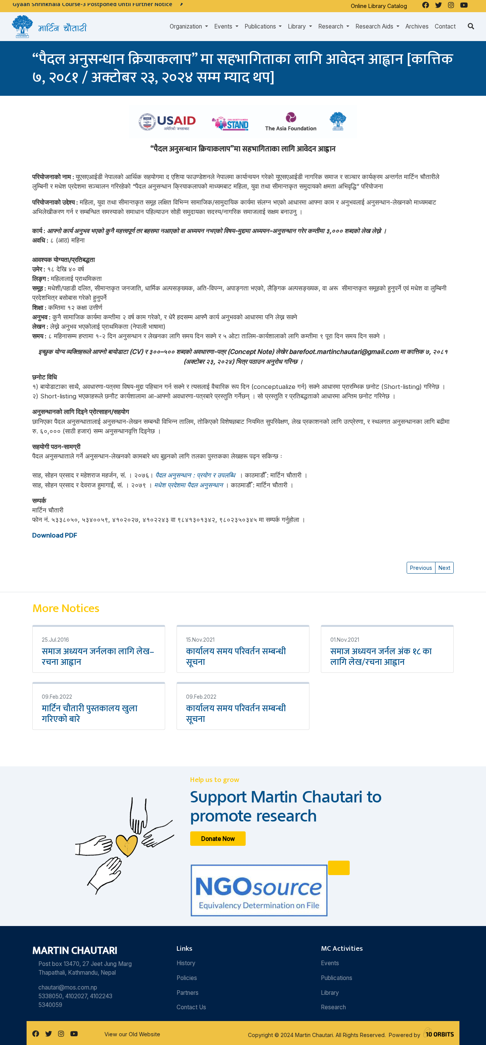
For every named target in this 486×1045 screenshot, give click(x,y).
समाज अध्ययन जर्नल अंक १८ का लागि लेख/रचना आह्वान (381, 656)
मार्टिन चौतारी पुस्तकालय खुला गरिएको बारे (89, 713)
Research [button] (331, 26)
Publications (336, 978)
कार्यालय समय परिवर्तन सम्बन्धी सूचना (236, 656)
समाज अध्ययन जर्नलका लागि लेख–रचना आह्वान (98, 656)
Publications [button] (261, 26)
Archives (417, 26)
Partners (188, 992)
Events (330, 963)
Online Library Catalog (379, 6)
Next (444, 568)
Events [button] (224, 26)
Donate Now (218, 838)
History (186, 963)
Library (330, 992)
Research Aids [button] (375, 26)
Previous (421, 568)
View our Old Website (132, 1034)
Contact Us (191, 1007)
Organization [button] (187, 26)
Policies (187, 978)
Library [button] (298, 26)
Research (333, 1007)
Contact (445, 26)
